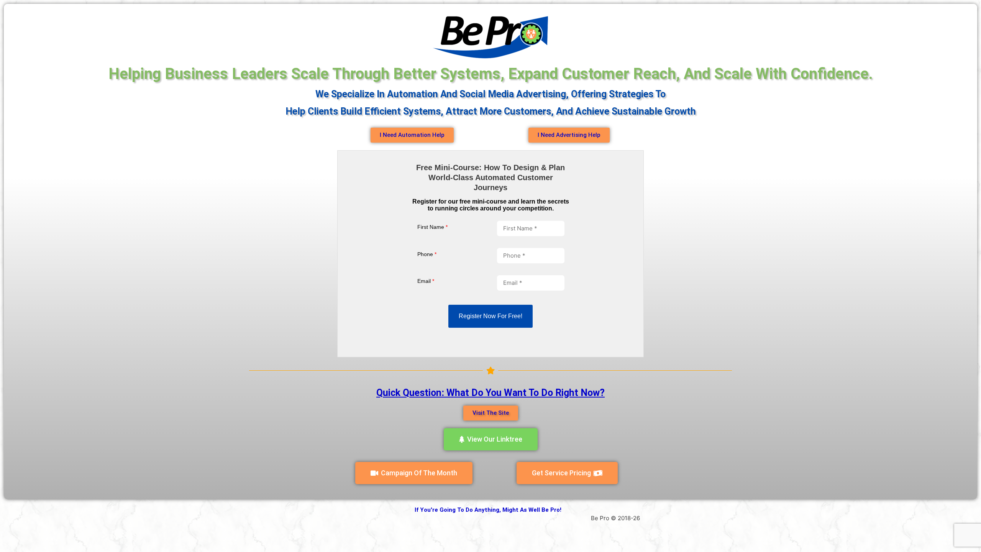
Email (425, 281)
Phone (426, 254)
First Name (432, 227)
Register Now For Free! (490, 316)
